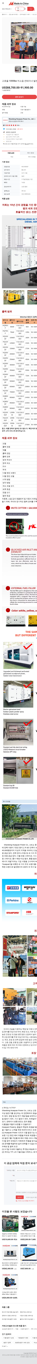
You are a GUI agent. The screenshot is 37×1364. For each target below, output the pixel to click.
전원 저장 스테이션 (26, 1312)
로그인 (27, 144)
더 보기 (4, 1346)
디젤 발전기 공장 (9, 1338)
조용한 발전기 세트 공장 (22, 1342)
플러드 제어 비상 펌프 (26, 1319)
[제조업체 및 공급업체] (18, 3)
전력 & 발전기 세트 (25, 14)
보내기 (19, 1197)
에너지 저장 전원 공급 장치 (10, 1312)
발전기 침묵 (7, 1342)
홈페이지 (4, 14)
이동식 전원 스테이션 (26, 1315)
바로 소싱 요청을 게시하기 (25, 1201)
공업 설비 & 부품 (13, 14)
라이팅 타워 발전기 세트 (9, 1319)
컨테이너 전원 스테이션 (9, 1315)
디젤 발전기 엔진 (23, 1338)
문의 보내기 (19, 97)
